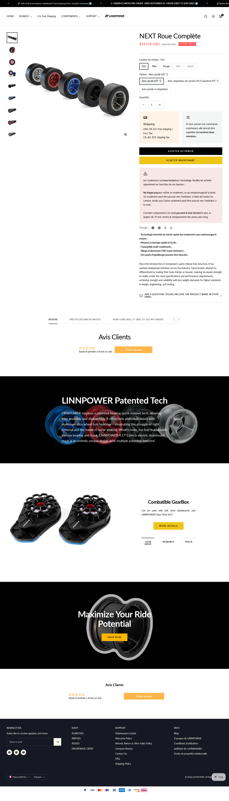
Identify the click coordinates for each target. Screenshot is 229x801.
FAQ (117, 758)
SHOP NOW (114, 637)
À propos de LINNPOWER (187, 738)
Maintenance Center (125, 733)
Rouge (166, 66)
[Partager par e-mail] (171, 228)
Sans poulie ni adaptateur (155, 89)
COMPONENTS (69, 16)
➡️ (73, 3)
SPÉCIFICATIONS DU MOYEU (85, 319)
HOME (10, 16)
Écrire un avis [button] (133, 349)
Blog (176, 733)
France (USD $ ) (19, 777)
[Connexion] (213, 16)
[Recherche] (206, 16)
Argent (190, 66)
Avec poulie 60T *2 (151, 80)
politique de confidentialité (188, 748)
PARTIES (76, 738)
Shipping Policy (123, 763)
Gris (144, 66)
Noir (178, 66)
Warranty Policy (123, 738)
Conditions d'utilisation (186, 743)
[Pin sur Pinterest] (159, 228)
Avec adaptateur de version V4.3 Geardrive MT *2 (193, 80)
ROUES (75, 743)
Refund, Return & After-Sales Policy (133, 743)
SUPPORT (91, 16)
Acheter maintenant (180, 160)
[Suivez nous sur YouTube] (23, 752)
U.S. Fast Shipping (46, 16)
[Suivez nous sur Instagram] (16, 752)
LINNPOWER (198, 777)
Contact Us (121, 753)
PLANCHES (78, 733)
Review (53, 319)
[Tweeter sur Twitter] (165, 228)
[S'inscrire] (57, 742)
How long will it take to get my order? (138, 319)
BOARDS (24, 16)
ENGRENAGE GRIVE (82, 748)
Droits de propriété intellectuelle (190, 753)
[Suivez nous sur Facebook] (9, 752)
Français (37, 777)
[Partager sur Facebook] (153, 228)
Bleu (154, 66)
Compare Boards (124, 748)
